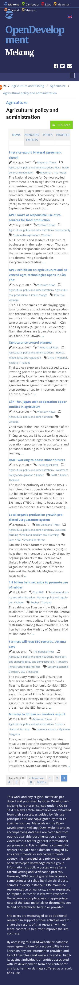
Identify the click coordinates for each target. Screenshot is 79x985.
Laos (48, 4)
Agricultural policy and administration (30, 93)
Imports (59, 352)
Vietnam (30, 10)
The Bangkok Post (47, 347)
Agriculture (58, 86)
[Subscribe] (69, 67)
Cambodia (32, 4)
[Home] (4, 86)
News (16, 135)
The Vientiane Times (48, 525)
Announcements (32, 137)
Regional (62, 357)
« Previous (36, 778)
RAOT (54, 475)
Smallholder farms (34, 540)
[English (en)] (70, 17)
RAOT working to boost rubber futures (37, 460)
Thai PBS (38, 592)
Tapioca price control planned (30, 342)
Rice (57, 167)
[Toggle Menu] (72, 75)
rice (56, 172)
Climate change (38, 295)
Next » (41, 782)
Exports (59, 724)
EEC (23, 672)
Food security (62, 230)
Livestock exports (46, 729)
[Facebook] (56, 67)
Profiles (62, 135)
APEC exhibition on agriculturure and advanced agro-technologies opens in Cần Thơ (38, 275)
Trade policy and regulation (25, 357)
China (51, 357)
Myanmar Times (46, 162)
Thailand (13, 10)
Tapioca (13, 362)
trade (63, 172)
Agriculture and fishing (28, 86)
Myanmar (64, 4)
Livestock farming (19, 729)
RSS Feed (64, 125)
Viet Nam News (46, 225)
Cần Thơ (59, 295)
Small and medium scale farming (39, 535)
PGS (18, 540)
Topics (48, 135)
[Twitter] (62, 67)
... (46, 208)
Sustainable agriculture (26, 235)
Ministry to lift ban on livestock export (37, 714)
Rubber (39, 475)
